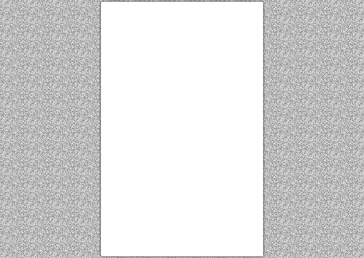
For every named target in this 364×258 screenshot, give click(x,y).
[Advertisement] (182, 34)
